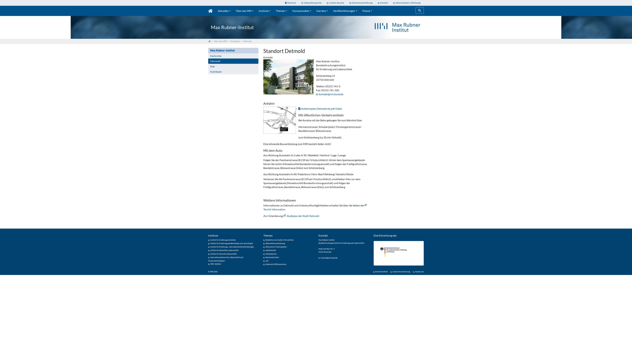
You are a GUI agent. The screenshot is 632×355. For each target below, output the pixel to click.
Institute (264, 10)
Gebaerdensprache (313, 2)
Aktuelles (223, 10)
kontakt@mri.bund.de (331, 94)
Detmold (215, 61)
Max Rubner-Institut (222, 50)
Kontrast (291, 2)
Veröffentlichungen (344, 10)
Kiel (212, 66)
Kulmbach (216, 71)
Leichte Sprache (336, 2)
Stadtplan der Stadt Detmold (303, 215)
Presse (366, 10)
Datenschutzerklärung (362, 2)
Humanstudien (300, 10)
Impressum (419, 272)
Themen (280, 10)
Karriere (321, 10)
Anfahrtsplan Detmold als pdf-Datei (321, 108)
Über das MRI (243, 10)
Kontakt (384, 2)
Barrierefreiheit (381, 272)
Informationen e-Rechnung (408, 2)
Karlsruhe (215, 55)
